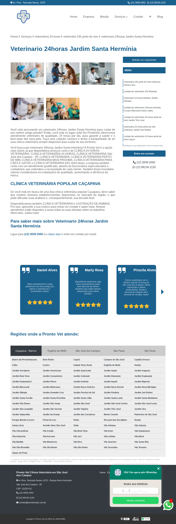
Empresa (88, 16)
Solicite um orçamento (144, 59)
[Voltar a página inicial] (23, 16)
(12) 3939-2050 (137, 2)
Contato (138, 16)
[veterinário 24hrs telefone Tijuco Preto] (27, 73)
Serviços (120, 16)
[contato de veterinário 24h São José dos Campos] (98, 73)
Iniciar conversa (136, 500)
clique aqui (54, 234)
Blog (160, 16)
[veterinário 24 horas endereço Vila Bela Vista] (27, 109)
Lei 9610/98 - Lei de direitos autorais (56, 461)
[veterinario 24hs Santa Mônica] (63, 109)
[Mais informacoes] (150, 16)
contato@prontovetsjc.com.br (32, 502)
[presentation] (20, 305)
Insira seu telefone (136, 484)
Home (73, 16)
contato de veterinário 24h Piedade (140, 91)
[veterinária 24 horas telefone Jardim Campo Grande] (63, 73)
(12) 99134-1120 (157, 2)
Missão (104, 16)
